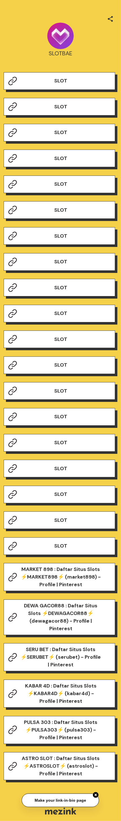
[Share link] (110, 18)
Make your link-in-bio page (60, 800)
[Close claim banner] (96, 795)
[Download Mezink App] (60, 810)
